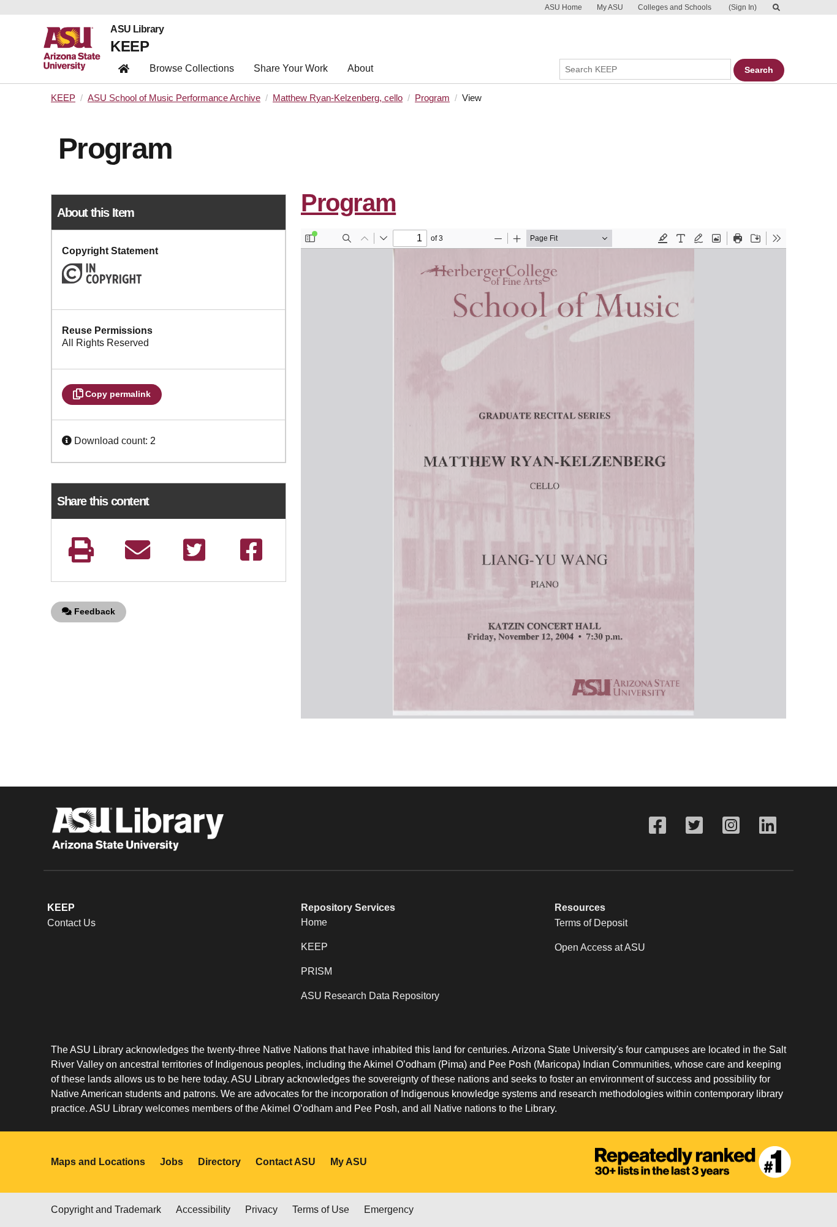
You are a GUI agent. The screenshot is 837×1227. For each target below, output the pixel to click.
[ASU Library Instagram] (731, 825)
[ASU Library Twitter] (694, 825)
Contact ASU (286, 1162)
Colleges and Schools (674, 7)
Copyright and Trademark (106, 1209)
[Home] (77, 49)
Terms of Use (320, 1209)
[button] (68, 441)
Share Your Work (291, 68)
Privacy (261, 1209)
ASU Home (563, 7)
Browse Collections (192, 68)
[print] (81, 549)
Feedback (93, 611)
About (360, 68)
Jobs (171, 1162)
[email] (138, 549)
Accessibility (203, 1209)
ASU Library (137, 29)
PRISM (316, 971)
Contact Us (71, 923)
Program (432, 98)
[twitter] (194, 549)
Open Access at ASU (600, 947)
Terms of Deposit (591, 923)
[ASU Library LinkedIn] (767, 825)
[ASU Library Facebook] (657, 825)
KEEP (129, 46)
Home (314, 922)
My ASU (610, 7)
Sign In (742, 7)
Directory (219, 1162)
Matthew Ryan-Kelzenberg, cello (338, 98)
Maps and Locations (98, 1162)
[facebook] (251, 549)
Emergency (389, 1209)
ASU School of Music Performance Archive (174, 98)
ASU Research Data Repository (370, 996)
